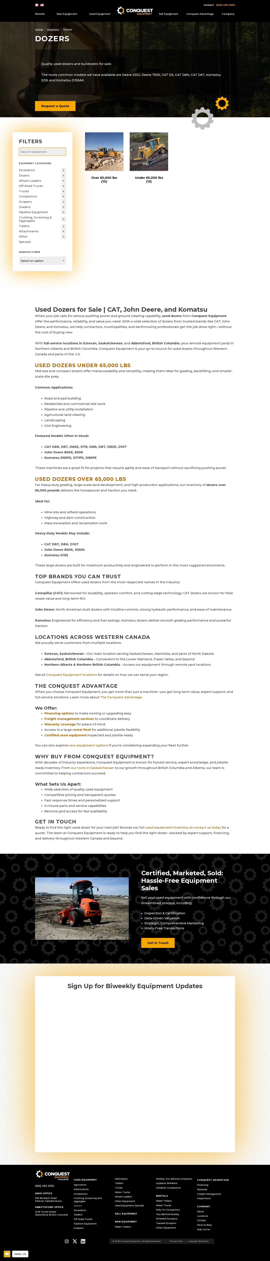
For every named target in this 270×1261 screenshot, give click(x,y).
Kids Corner (203, 1229)
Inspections (204, 1198)
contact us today (207, 827)
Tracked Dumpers (166, 1223)
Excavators (27, 170)
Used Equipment (99, 13)
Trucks (24, 191)
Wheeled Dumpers (167, 1218)
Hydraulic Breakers (166, 1183)
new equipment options (88, 745)
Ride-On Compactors (168, 1209)
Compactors (28, 196)
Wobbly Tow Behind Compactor (174, 1178)
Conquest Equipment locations (71, 675)
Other (23, 236)
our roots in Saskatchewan (92, 768)
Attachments (28, 231)
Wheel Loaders (30, 181)
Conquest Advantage (200, 13)
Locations (202, 1216)
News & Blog (204, 1225)
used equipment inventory (167, 827)
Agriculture (80, 1184)
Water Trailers (123, 1226)
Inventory (53, 29)
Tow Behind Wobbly (167, 1214)
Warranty (202, 1189)
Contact (209, 5)
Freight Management (209, 1194)
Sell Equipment (168, 13)
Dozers (24, 175)
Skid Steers (121, 1178)
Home (39, 29)
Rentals (40, 13)
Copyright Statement (198, 1241)
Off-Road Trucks (31, 186)
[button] (55, 106)
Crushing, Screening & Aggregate (35, 219)
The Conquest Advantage (121, 697)
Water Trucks (122, 1192)
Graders (24, 207)
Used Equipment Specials (129, 1205)
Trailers (24, 226)
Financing (202, 1185)
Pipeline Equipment (33, 212)
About (200, 1211)
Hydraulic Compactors (168, 1187)
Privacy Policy (176, 1241)
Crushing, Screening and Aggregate (88, 1200)
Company (228, 13)
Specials (25, 242)
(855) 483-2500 (225, 5)
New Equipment (67, 13)
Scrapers (25, 201)
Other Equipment (125, 1201)
